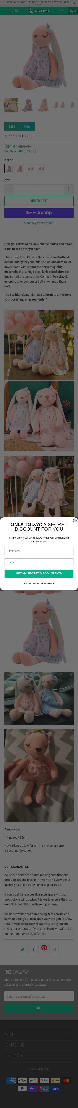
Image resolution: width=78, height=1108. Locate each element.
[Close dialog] (75, 520)
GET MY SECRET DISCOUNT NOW (39, 573)
